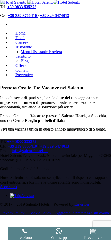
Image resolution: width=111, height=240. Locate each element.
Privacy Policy (13, 213)
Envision (81, 204)
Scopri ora (8, 187)
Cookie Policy (40, 213)
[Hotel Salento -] (13, 2)
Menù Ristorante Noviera (41, 51)
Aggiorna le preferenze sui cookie (82, 213)
